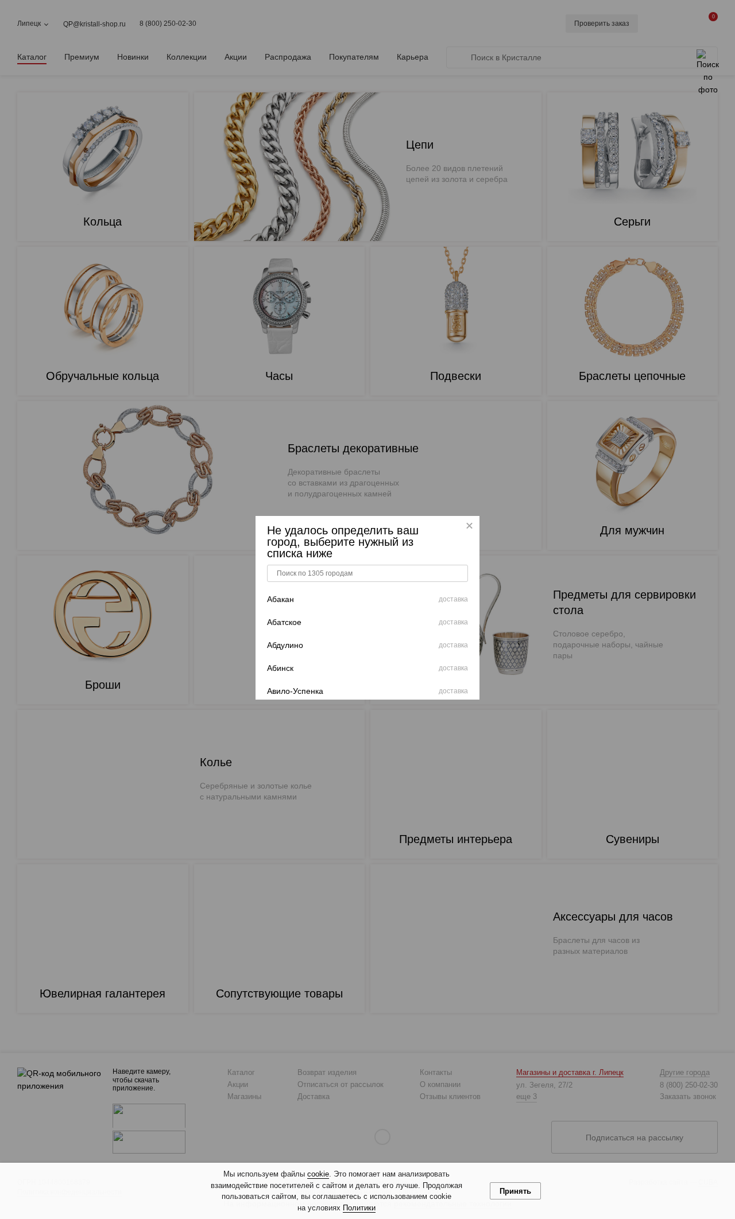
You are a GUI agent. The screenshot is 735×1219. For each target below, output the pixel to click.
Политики (359, 1208)
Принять (515, 1191)
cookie (318, 1174)
